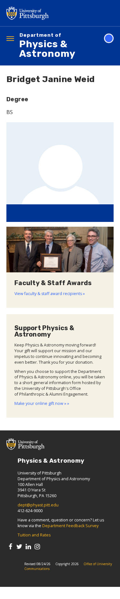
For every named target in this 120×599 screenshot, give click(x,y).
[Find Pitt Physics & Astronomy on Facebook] (10, 546)
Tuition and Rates (34, 535)
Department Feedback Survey (70, 525)
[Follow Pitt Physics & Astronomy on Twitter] (19, 546)
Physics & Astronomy (47, 46)
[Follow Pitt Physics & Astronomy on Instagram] (37, 546)
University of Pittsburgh (52, 13)
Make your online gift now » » (41, 403)
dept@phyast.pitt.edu (38, 505)
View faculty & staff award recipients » (49, 293)
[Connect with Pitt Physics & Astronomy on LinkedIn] (28, 546)
